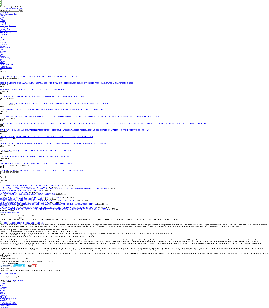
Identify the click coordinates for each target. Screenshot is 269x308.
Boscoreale (3, 66)
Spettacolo (3, 22)
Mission (23, 8)
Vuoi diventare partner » (8, 273)
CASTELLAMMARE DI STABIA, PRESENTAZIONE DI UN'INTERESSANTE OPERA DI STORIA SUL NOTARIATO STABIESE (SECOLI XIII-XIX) (54, 209)
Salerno (2, 61)
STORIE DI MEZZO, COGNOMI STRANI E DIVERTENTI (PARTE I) (25, 202)
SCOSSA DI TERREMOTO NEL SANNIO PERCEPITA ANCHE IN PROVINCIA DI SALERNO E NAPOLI (38, 201)
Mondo (2, 49)
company (4, 307)
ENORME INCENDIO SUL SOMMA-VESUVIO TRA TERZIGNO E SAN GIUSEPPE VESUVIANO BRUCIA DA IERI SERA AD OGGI (48, 207)
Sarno (2, 54)
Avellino (3, 42)
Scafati (2, 39)
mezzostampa (4, 12)
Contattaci (3, 8)
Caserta (2, 46)
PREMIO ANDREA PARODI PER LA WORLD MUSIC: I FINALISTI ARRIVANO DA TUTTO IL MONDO (38, 150)
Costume (3, 27)
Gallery (2, 285)
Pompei (2, 56)
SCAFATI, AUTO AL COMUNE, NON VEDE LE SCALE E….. (22, 199)
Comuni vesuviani (6, 68)
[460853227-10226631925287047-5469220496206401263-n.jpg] (22, 223)
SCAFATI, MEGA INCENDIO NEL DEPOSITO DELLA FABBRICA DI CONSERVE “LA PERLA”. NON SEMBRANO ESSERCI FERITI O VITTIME (53, 189)
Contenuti (3, 287)
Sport (2, 19)
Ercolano (3, 51)
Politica (2, 16)
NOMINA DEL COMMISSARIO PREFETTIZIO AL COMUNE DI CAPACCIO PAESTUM (32, 90)
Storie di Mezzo (5, 32)
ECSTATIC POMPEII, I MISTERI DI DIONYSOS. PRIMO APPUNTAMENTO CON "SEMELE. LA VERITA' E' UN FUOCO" (44, 96)
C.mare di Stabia (5, 41)
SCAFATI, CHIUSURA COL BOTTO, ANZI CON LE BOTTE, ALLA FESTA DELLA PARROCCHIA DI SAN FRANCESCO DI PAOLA (48, 204)
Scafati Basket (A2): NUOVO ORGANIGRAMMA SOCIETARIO (23, 187)
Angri (2, 69)
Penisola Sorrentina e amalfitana (10, 36)
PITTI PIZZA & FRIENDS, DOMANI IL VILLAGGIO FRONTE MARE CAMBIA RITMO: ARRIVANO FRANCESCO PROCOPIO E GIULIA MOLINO (54, 103)
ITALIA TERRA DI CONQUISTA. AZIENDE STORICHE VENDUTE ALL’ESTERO (30, 185)
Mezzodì (3, 24)
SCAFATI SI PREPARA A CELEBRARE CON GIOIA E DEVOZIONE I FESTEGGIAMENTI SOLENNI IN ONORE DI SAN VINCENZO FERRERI (52, 110)
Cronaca (3, 17)
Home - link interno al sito (8, 14)
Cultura (2, 21)
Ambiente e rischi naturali (8, 31)
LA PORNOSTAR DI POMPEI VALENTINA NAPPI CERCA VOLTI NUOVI (27, 194)
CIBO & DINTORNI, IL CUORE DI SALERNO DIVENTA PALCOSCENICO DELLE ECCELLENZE (36, 163)
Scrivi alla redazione (14, 8)
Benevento (3, 34)
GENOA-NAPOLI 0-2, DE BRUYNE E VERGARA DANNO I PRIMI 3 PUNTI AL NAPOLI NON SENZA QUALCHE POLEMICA (46, 137)
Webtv (2, 283)
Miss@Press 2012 (6, 206)
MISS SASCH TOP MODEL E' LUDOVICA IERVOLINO (20, 190)
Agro (1, 59)
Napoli (2, 63)
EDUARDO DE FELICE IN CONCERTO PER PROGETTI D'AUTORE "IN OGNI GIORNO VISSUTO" (37, 157)
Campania (3, 44)
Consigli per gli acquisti (8, 26)
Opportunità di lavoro (7, 29)
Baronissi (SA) (5, 58)
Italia (1, 37)
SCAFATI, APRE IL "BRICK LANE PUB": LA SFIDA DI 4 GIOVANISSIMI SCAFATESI (31, 197)
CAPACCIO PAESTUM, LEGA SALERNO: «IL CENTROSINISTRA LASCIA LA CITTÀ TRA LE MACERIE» (39, 76)
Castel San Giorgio (6, 64)
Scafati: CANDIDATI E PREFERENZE (13, 192)
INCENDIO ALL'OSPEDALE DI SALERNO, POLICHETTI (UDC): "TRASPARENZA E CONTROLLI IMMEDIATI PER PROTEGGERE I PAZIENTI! (53, 143)
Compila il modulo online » (14, 280)
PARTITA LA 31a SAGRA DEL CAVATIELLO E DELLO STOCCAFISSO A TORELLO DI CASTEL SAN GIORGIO (41, 170)
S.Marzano (3, 53)
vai (21, 10)
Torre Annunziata (6, 47)
